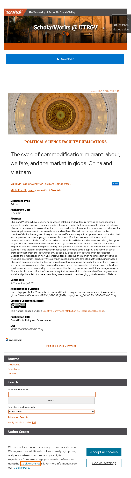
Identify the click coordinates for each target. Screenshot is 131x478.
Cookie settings (30, 463)
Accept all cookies (104, 452)
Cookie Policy (22, 467)
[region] (65, 457)
